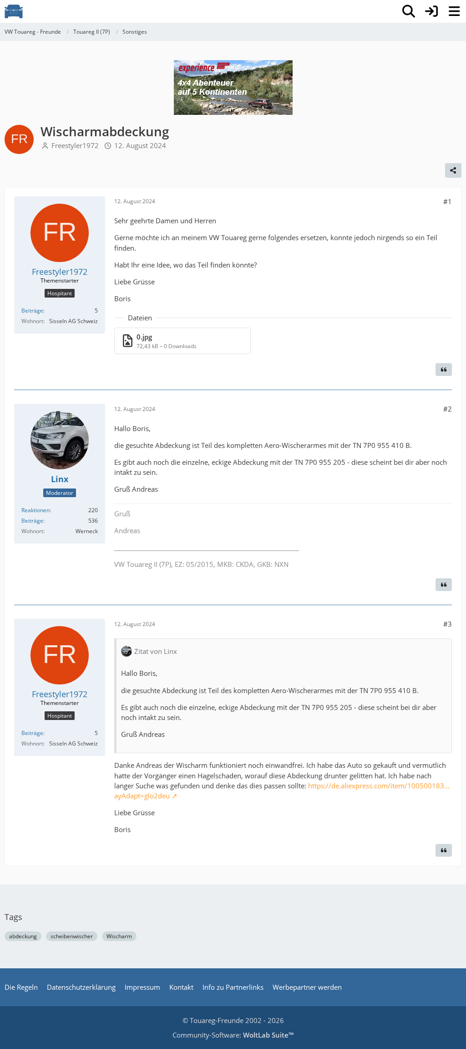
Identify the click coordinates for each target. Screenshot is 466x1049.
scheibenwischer (72, 936)
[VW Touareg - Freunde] (14, 11)
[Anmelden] (431, 11)
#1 (447, 201)
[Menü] (454, 11)
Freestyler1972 (75, 145)
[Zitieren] (444, 369)
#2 (447, 408)
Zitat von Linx (155, 651)
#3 (447, 623)
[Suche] (409, 11)
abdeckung (23, 936)
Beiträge (32, 310)
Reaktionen (35, 510)
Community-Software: (233, 1034)
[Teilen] (453, 170)
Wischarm (119, 936)
